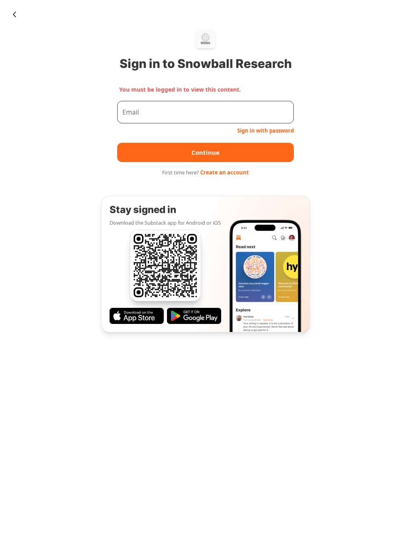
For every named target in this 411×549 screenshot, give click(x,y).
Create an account (224, 172)
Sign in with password (265, 130)
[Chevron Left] (14, 14)
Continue (205, 152)
